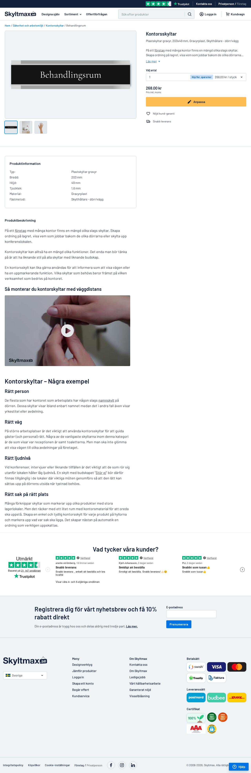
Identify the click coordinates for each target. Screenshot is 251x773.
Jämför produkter (84, 671)
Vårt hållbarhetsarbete (145, 683)
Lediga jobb (137, 677)
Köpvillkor (34, 765)
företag (160, 50)
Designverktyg (82, 664)
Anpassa (199, 102)
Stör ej (101, 472)
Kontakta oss (138, 664)
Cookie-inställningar (57, 765)
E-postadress (174, 607)
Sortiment (71, 14)
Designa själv (51, 14)
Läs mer (151, 61)
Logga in (78, 677)
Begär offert (80, 689)
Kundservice (81, 696)
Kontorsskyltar (55, 25)
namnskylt (106, 400)
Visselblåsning (139, 696)
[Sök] (189, 14)
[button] (211, 729)
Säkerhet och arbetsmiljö (28, 25)
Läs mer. (132, 626)
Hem (7, 25)
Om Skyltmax (138, 671)
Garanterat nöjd (140, 689)
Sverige (17, 675)
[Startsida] (33, 661)
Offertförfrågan (96, 14)
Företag (241, 4)
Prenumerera (179, 624)
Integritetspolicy (13, 765)
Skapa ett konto (83, 683)
